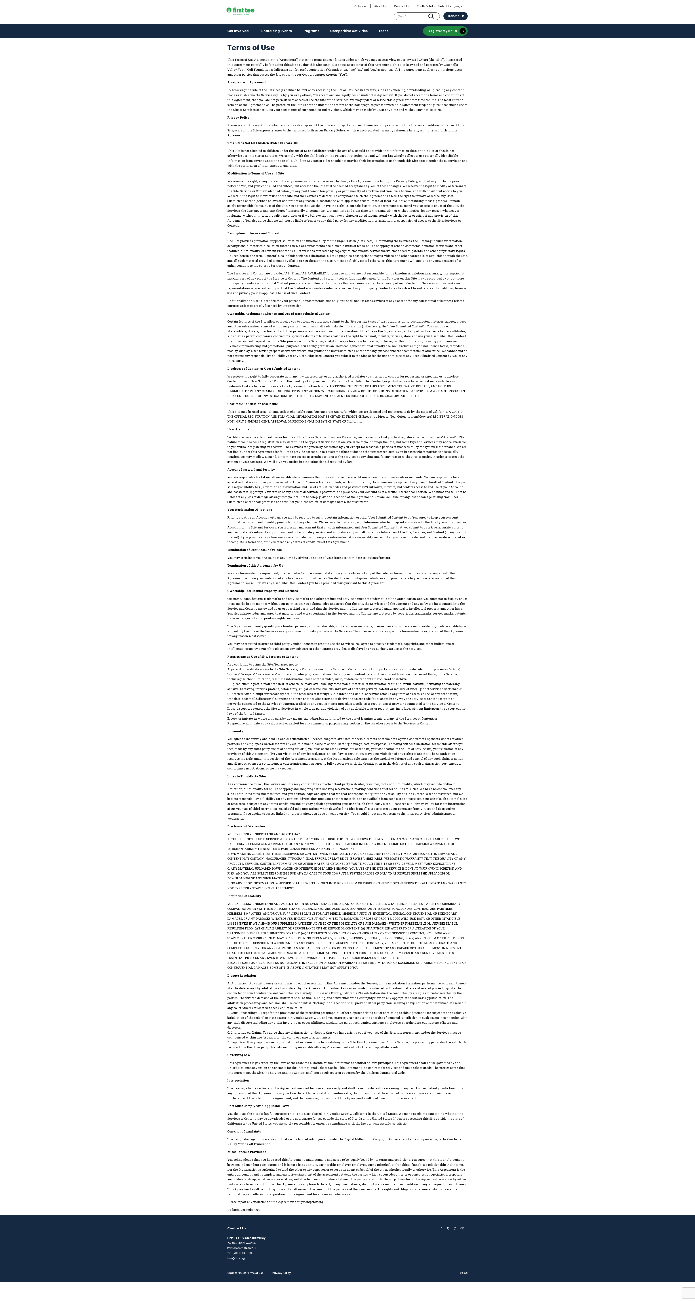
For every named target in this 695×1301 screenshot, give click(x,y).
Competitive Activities (349, 32)
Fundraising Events (276, 32)
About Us (380, 6)
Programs (311, 32)
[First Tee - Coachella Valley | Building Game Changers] (247, 12)
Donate (454, 16)
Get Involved (238, 32)
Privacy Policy (281, 1273)
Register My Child (442, 31)
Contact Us (402, 6)
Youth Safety (426, 6)
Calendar (360, 6)
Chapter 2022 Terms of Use (245, 1273)
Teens (383, 32)
